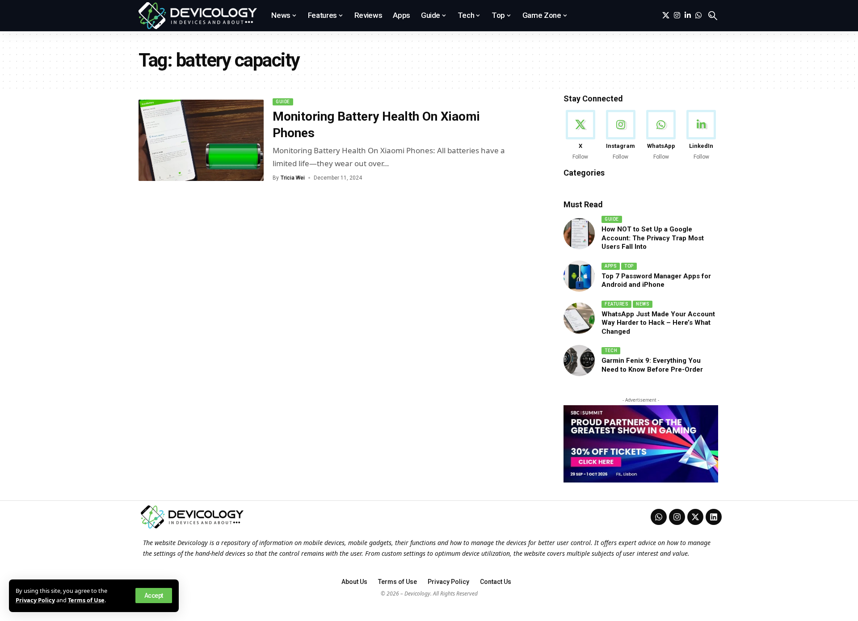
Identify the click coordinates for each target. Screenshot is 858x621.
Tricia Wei (293, 178)
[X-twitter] (695, 517)
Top (629, 266)
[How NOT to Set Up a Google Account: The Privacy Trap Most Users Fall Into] (579, 233)
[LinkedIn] (687, 15)
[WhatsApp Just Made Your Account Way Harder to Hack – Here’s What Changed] (579, 318)
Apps (611, 266)
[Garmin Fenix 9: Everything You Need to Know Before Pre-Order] (579, 360)
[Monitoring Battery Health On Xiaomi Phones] (201, 140)
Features (616, 304)
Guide (283, 101)
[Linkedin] (714, 517)
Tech (611, 350)
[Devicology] (198, 15)
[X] (666, 15)
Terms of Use (86, 600)
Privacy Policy (35, 600)
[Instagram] (677, 15)
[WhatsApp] (698, 15)
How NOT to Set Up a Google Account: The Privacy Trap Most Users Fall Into (652, 238)
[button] (153, 595)
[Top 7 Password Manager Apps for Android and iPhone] (579, 276)
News (642, 304)
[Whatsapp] (659, 517)
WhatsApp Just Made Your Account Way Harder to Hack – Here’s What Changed (658, 323)
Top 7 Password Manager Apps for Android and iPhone (656, 280)
